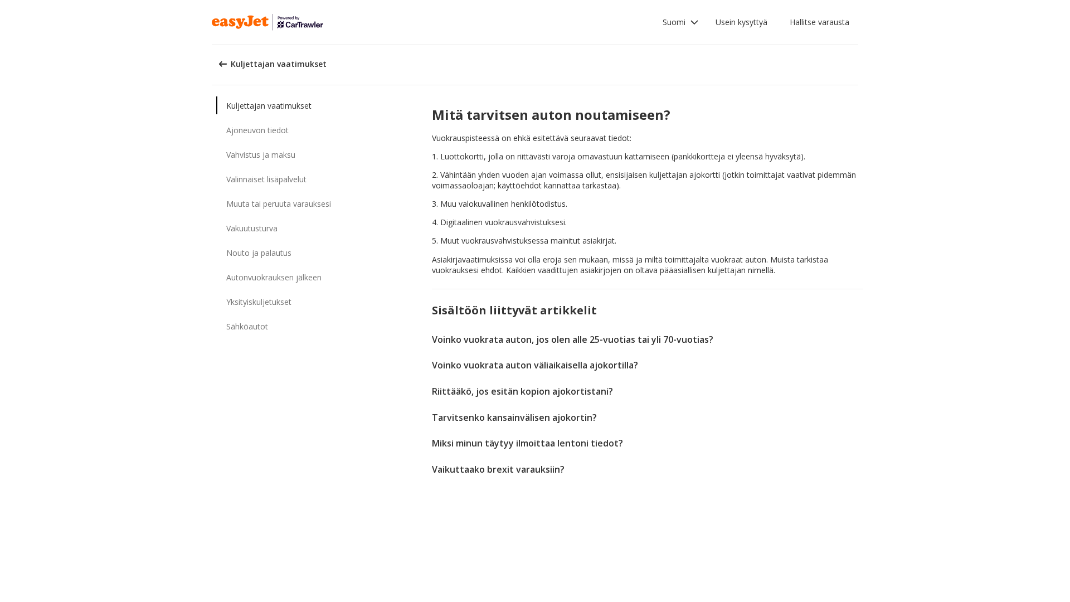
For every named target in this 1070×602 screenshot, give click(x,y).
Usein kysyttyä (741, 22)
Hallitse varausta (819, 22)
